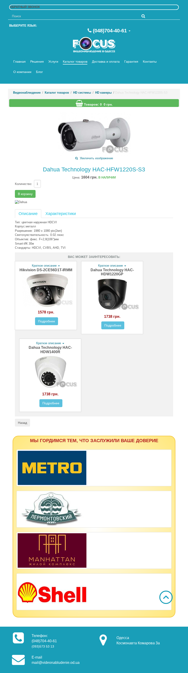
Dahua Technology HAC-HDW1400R (50, 375)
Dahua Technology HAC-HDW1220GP (112, 297)
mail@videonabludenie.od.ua (56, 663)
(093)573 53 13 (43, 646)
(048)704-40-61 (109, 31)
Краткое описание (45, 265)
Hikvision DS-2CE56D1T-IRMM (45, 295)
